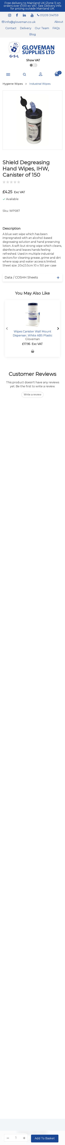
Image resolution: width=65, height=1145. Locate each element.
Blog (32, 34)
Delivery (25, 28)
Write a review (32, 394)
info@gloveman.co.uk (20, 22)
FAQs (56, 28)
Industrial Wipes (39, 83)
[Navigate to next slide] (58, 328)
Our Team (42, 28)
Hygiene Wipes (13, 83)
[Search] (24, 74)
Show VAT (33, 60)
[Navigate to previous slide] (7, 328)
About (58, 21)
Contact (10, 28)
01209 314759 (48, 15)
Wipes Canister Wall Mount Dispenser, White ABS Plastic (32, 333)
